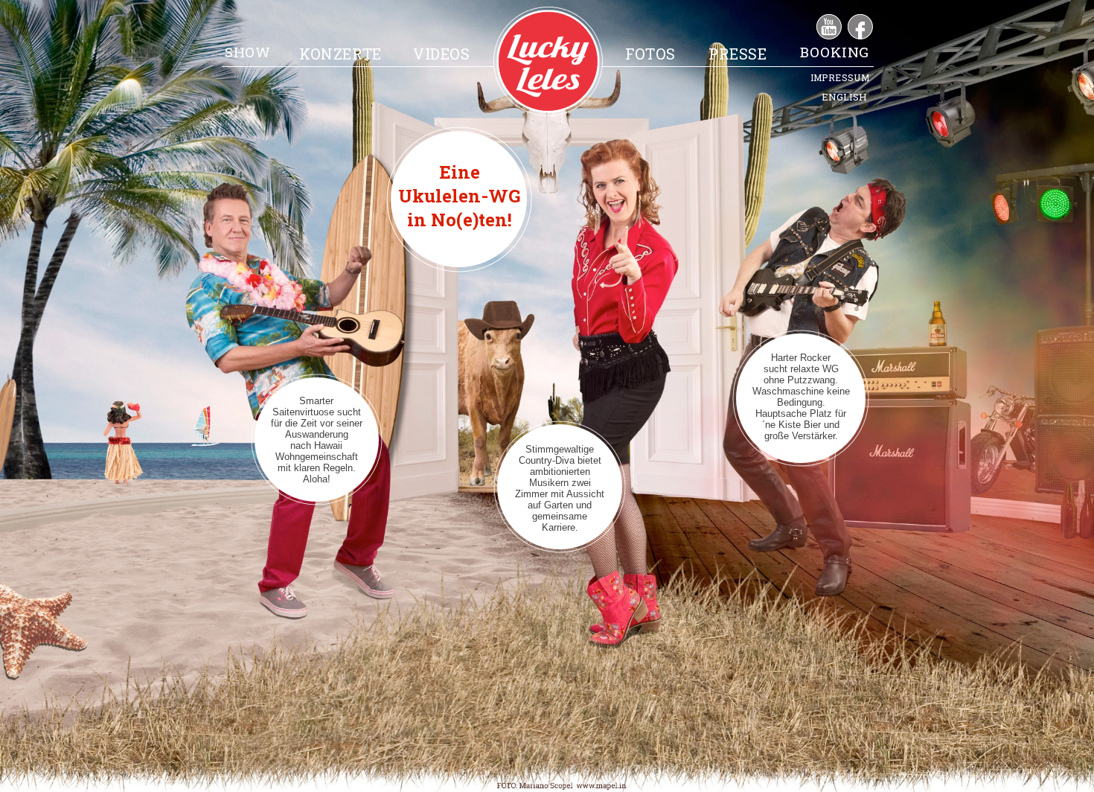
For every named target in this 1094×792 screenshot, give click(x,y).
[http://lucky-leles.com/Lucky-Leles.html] (548, 112)
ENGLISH (844, 96)
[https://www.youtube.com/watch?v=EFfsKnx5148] (829, 35)
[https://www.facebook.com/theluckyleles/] (860, 35)
